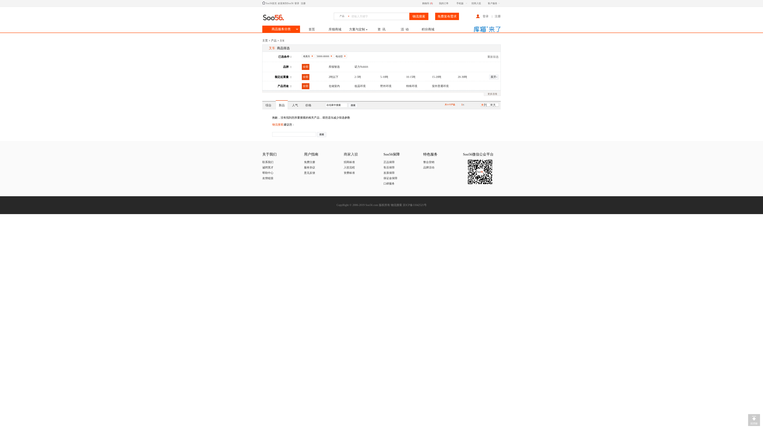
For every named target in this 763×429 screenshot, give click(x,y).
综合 (268, 105)
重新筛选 (493, 56)
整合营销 (428, 162)
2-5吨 (357, 76)
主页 (265, 40)
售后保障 (389, 167)
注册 (303, 3)
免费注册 (309, 162)
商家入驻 (351, 154)
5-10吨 (384, 76)
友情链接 (267, 178)
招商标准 (349, 162)
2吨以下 (333, 76)
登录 (296, 3)
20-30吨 (462, 76)
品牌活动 (428, 167)
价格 (308, 105)
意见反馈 (309, 172)
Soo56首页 (271, 3)
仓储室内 (334, 86)
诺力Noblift (361, 66)
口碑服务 (389, 183)
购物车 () (427, 3)
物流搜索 (277, 124)
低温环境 (360, 86)
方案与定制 (357, 29)
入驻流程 (349, 167)
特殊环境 (411, 86)
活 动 (405, 29)
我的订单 (443, 3)
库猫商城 (335, 29)
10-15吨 (410, 76)
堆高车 (306, 56)
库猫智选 (334, 66)
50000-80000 (323, 56)
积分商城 (428, 29)
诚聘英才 (267, 167)
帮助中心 (267, 172)
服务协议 (309, 167)
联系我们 (267, 162)
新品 (282, 105)
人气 (295, 105)
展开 (493, 76)
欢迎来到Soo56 (285, 3)
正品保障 (389, 162)
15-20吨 (436, 76)
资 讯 (381, 29)
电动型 (339, 56)
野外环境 (385, 86)
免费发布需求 (447, 16)
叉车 (282, 40)
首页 (312, 29)
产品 (274, 40)
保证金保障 (390, 178)
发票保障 (389, 172)
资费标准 (349, 172)
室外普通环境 (440, 86)
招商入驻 (476, 3)
